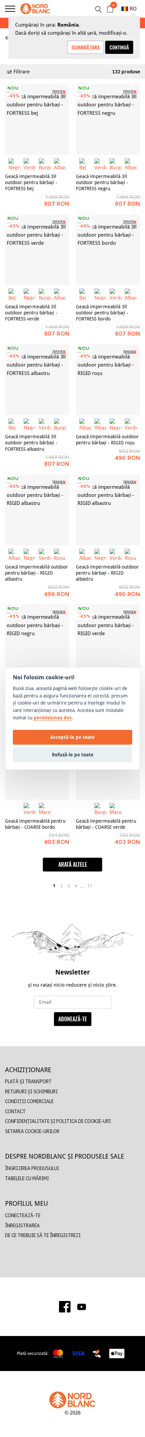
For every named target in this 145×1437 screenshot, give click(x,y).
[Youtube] (81, 1307)
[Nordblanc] (35, 9)
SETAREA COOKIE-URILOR (32, 1131)
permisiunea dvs (53, 717)
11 (89, 885)
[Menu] (10, 9)
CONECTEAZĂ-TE (22, 1215)
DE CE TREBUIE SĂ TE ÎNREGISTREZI (43, 1235)
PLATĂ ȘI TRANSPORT (28, 1081)
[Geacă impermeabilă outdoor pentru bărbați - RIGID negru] (37, 640)
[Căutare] (98, 9)
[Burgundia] (45, 164)
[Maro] (45, 809)
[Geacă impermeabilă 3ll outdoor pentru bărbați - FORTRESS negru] (108, 119)
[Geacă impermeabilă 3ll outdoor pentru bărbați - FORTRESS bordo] (108, 249)
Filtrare (21, 71)
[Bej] (85, 164)
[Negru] (14, 164)
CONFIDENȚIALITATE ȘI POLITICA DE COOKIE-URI (58, 1121)
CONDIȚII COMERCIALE (29, 1101)
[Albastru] (60, 164)
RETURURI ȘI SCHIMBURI (31, 1091)
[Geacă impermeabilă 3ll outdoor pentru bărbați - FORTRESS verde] (37, 249)
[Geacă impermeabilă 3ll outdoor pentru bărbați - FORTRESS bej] (37, 119)
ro (133, 8)
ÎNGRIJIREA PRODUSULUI (32, 1168)
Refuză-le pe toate (72, 754)
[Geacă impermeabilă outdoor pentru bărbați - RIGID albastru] (37, 510)
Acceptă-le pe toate (72, 737)
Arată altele (72, 864)
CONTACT (15, 1111)
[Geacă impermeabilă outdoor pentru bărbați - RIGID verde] (108, 640)
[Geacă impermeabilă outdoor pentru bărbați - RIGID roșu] (108, 379)
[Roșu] (60, 554)
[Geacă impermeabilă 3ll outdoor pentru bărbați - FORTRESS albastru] (37, 379)
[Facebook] (64, 1306)
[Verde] (29, 164)
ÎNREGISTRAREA (22, 1225)
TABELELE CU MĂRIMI (27, 1178)
